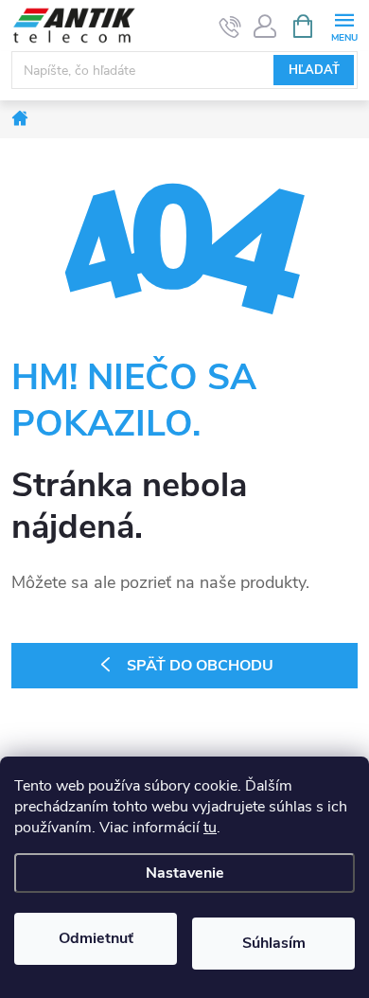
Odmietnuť (96, 938)
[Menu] (344, 25)
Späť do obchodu (200, 665)
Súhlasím (274, 943)
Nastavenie (185, 873)
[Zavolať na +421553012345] (230, 26)
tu (210, 827)
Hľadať (314, 70)
